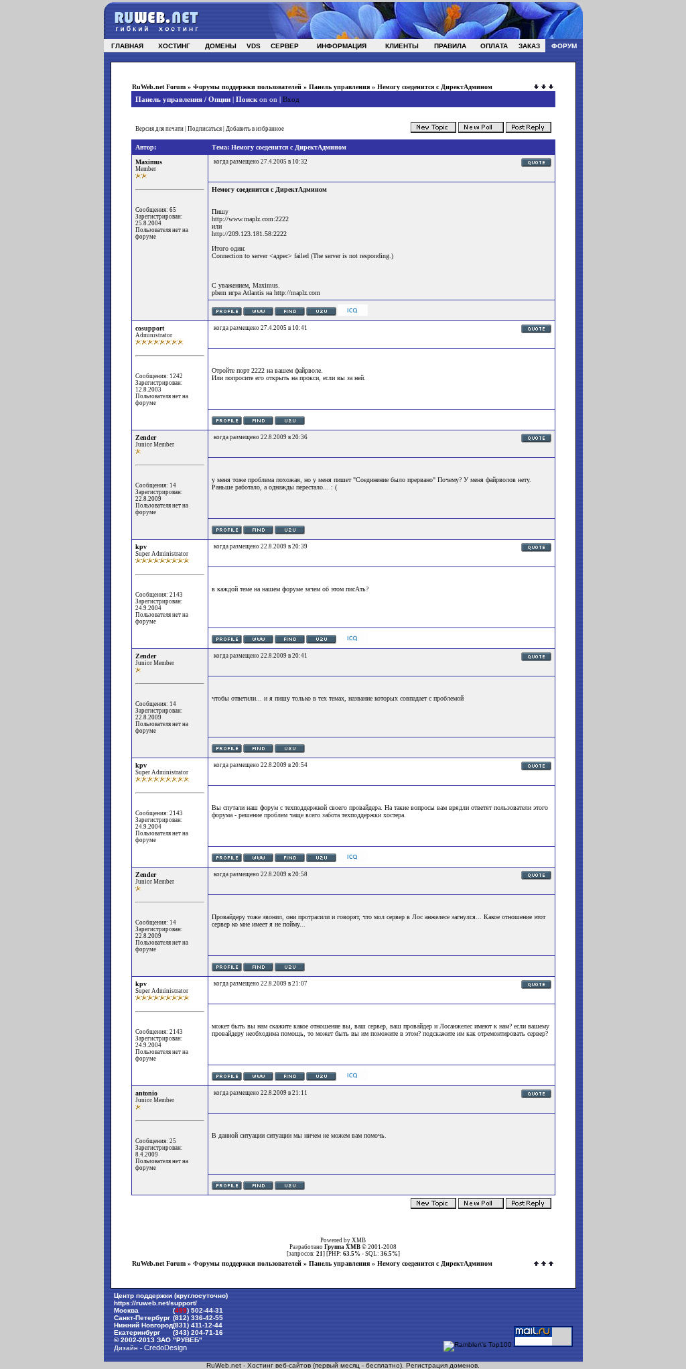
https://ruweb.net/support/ (155, 1303)
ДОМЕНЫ (220, 46)
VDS (254, 46)
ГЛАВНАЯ (127, 46)
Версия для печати (159, 128)
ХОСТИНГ (174, 46)
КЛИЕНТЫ (402, 46)
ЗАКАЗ (529, 46)
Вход (291, 99)
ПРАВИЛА (450, 46)
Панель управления (339, 87)
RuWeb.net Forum (159, 87)
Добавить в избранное (255, 128)
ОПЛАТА (494, 46)
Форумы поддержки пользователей (247, 87)
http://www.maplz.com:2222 (250, 219)
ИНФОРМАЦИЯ (341, 46)
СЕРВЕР (285, 46)
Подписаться (205, 128)
